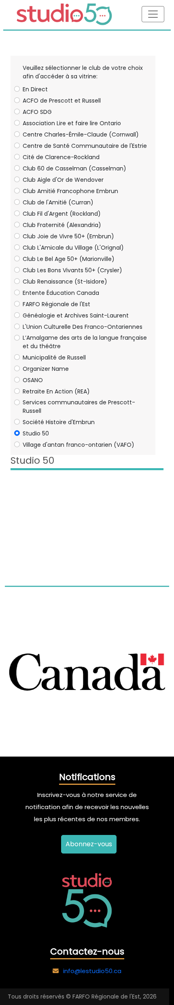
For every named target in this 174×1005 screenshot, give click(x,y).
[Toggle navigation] (153, 14)
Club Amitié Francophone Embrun (70, 191)
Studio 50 (36, 433)
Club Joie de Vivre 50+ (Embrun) (68, 236)
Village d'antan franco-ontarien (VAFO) (78, 445)
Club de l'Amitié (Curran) (58, 202)
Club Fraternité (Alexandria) (62, 225)
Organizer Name (46, 369)
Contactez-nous (87, 951)
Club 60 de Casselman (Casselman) (74, 168)
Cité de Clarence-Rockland (61, 157)
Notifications (87, 777)
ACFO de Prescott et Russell (62, 101)
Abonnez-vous (89, 844)
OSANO (33, 380)
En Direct (35, 89)
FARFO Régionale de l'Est (56, 304)
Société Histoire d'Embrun (59, 422)
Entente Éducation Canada (61, 293)
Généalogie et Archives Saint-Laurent (76, 315)
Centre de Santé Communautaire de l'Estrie (85, 146)
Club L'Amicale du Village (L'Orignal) (73, 248)
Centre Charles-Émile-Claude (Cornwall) (81, 134)
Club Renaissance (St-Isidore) (65, 282)
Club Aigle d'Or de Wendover (63, 180)
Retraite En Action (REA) (56, 391)
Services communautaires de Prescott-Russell (79, 406)
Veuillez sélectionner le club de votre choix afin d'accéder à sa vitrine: (83, 72)
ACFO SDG (37, 112)
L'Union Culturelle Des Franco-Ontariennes (82, 327)
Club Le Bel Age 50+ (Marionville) (69, 259)
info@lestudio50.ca (92, 971)
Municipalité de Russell (54, 357)
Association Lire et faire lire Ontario (72, 123)
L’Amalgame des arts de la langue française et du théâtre (85, 342)
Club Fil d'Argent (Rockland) (62, 214)
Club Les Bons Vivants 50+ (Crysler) (72, 270)
